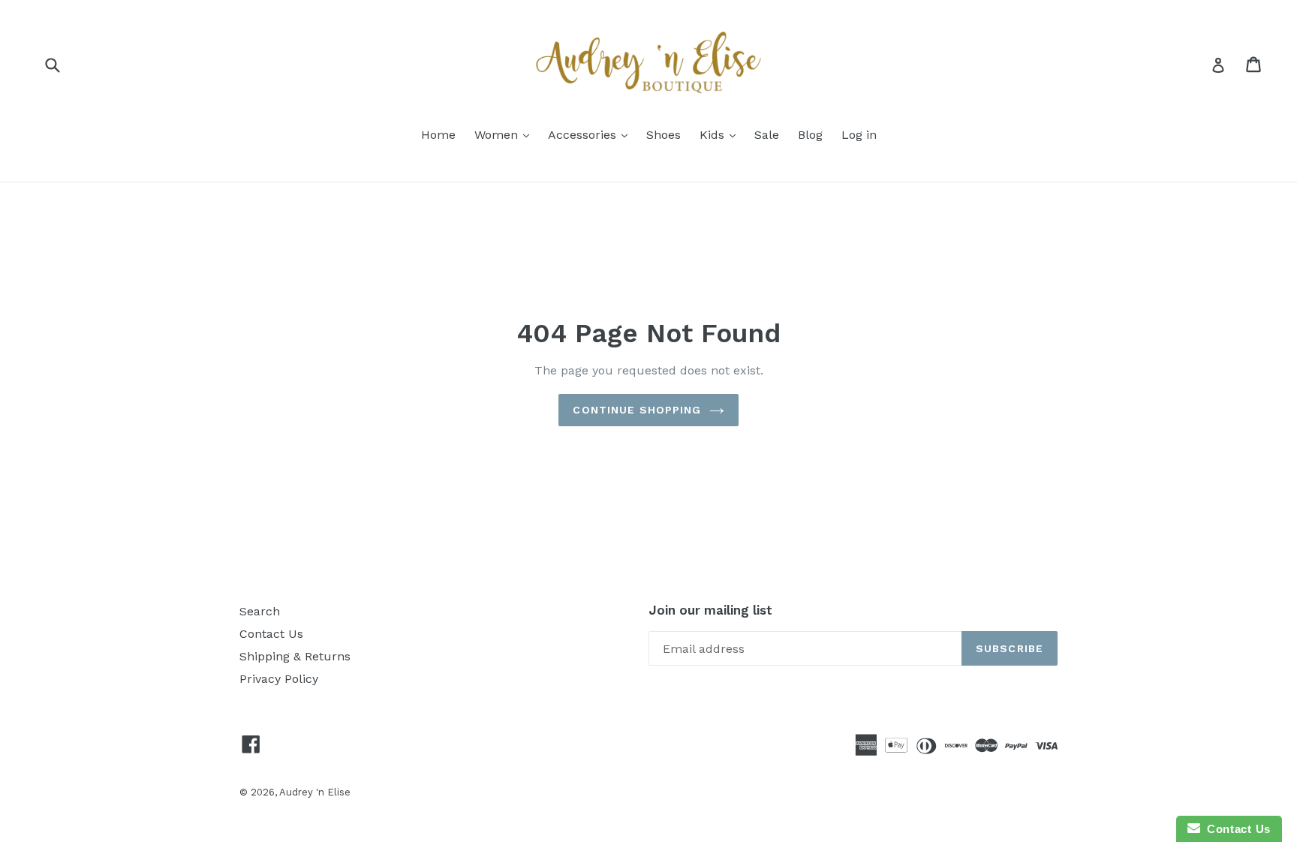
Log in (859, 135)
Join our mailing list (710, 610)
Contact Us (271, 634)
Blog (810, 135)
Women (498, 135)
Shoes (663, 135)
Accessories (584, 135)
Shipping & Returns (295, 656)
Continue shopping (637, 410)
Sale (766, 135)
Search (259, 611)
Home (438, 135)
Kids (714, 135)
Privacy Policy (278, 679)
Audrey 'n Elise (315, 792)
